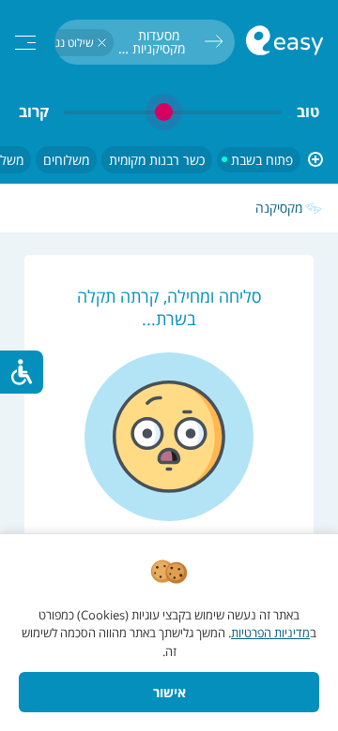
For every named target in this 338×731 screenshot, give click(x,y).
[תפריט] (25, 43)
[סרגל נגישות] (21, 372)
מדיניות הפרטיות (270, 632)
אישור (169, 692)
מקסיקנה (278, 207)
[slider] (173, 112)
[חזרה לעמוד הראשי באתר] (284, 42)
